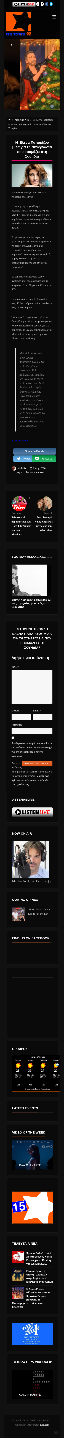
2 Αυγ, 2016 (39, 468)
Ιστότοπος (17, 725)
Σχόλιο (15, 666)
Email (37, 710)
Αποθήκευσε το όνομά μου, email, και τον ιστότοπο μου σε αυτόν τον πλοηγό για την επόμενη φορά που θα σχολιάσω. (32, 749)
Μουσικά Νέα (37, 472)
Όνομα (16, 710)
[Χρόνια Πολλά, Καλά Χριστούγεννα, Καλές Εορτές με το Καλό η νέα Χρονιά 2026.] (18, 1257)
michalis (21, 468)
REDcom (44, 1424)
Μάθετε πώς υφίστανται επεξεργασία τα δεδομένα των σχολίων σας (30, 780)
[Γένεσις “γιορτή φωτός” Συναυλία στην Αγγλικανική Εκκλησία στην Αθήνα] (18, 1275)
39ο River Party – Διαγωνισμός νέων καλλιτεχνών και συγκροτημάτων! (31, 603)
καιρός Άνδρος (38, 1056)
